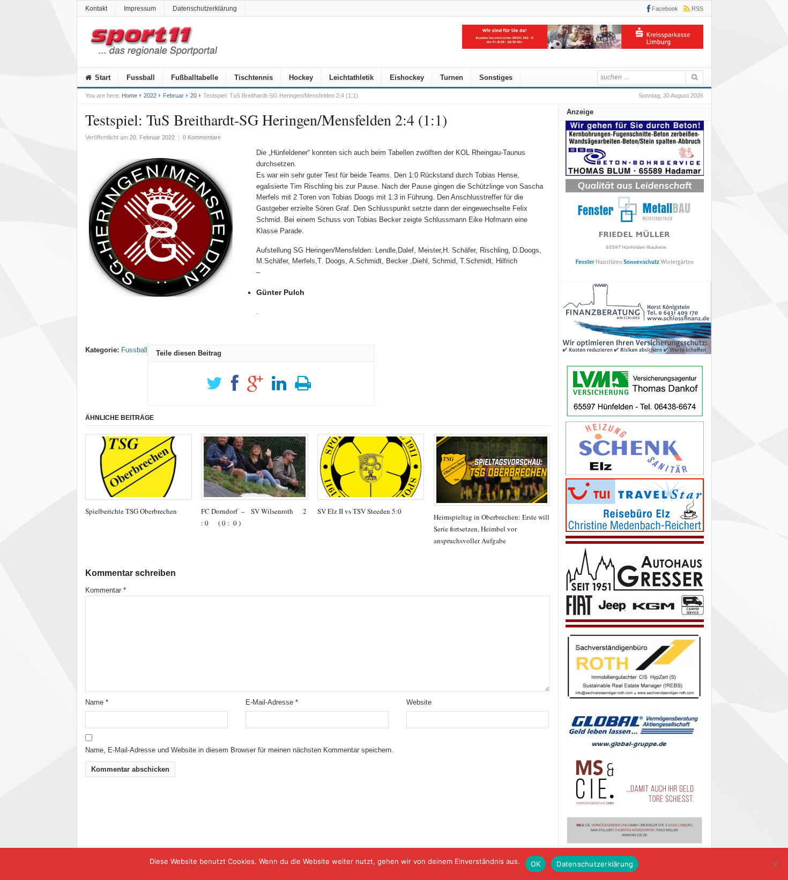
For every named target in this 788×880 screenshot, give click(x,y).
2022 (150, 95)
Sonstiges (495, 77)
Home (129, 95)
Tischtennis (253, 77)
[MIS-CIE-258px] (635, 843)
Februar (173, 95)
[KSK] (582, 46)
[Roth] (635, 702)
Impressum (140, 8)
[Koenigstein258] (635, 358)
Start (101, 77)
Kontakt (96, 8)
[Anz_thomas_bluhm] (635, 173)
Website (419, 702)
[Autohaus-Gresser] (635, 625)
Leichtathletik (351, 77)
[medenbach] (635, 530)
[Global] (635, 752)
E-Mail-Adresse (272, 702)
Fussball (141, 77)
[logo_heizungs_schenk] (635, 473)
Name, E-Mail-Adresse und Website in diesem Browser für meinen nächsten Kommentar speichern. (239, 750)
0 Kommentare (202, 137)
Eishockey (407, 77)
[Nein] (774, 864)
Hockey (301, 77)
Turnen (451, 77)
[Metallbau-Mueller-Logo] (635, 269)
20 (193, 95)
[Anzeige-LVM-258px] (635, 415)
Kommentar (105, 590)
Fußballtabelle (194, 77)
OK (536, 864)
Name (96, 702)
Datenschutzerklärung (205, 8)
